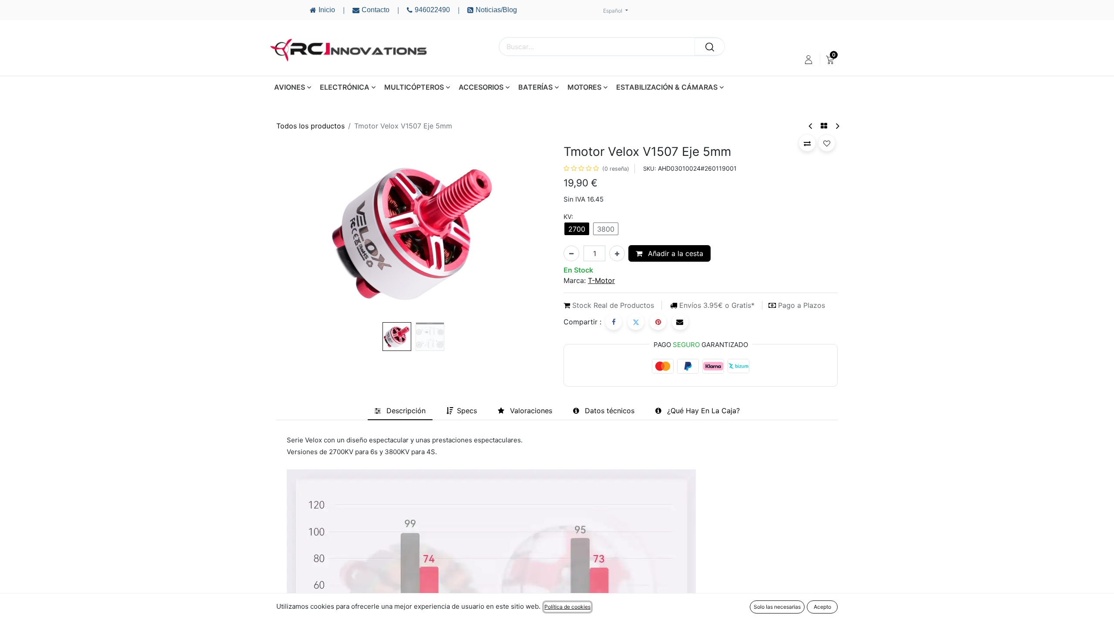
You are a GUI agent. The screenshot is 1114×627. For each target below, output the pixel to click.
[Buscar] (710, 46)
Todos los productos (310, 125)
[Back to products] (824, 125)
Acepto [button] (822, 606)
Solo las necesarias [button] (777, 606)
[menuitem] (830, 59)
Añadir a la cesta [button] (674, 253)
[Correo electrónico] (680, 322)
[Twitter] (635, 322)
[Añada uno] (617, 253)
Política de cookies (567, 606)
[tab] (400, 410)
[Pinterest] (658, 322)
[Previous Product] (811, 126)
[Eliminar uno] (571, 253)
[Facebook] (613, 322)
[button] (297, 231)
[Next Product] (837, 126)
